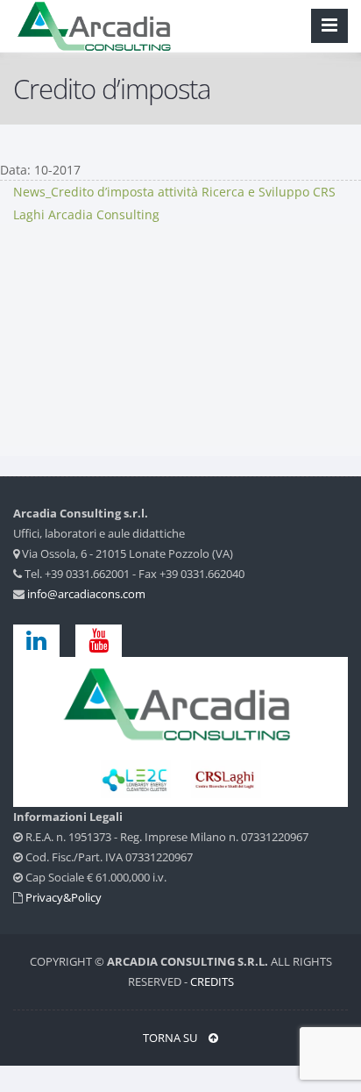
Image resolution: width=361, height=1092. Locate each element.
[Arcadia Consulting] (180, 702)
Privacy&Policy (63, 897)
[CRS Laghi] (137, 778)
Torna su (171, 1038)
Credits (212, 981)
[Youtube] (98, 640)
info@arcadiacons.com (86, 594)
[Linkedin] (43, 640)
